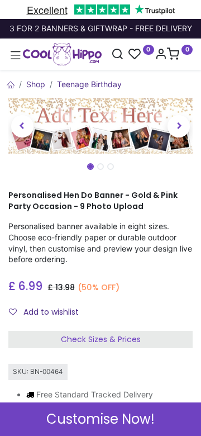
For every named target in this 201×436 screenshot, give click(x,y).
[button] (22, 126)
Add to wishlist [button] (50, 311)
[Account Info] (161, 55)
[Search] (117, 55)
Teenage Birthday (89, 84)
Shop (35, 84)
